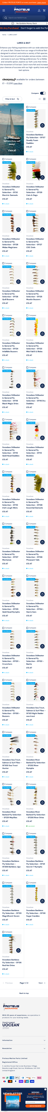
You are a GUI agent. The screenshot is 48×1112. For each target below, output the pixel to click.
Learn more (41, 2)
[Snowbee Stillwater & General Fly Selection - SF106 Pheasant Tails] (36, 535)
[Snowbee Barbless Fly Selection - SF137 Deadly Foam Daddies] (36, 119)
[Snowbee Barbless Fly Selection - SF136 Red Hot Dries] (12, 944)
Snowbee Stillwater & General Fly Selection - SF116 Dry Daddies (36, 399)
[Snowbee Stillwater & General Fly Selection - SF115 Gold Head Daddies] (12, 431)
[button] (44, 10)
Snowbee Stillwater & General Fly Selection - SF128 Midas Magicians (11, 243)
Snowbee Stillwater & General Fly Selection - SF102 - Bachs (35, 659)
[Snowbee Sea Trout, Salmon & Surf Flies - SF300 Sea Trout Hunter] (12, 744)
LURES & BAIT (12, 34)
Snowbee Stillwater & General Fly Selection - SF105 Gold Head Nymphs (11, 607)
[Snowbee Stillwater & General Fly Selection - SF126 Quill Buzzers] (12, 275)
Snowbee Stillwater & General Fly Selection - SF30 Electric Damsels (11, 191)
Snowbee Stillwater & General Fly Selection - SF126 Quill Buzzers (11, 295)
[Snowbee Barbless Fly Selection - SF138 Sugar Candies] (36, 894)
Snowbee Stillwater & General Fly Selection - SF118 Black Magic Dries (11, 399)
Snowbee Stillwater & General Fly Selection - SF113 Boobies (35, 451)
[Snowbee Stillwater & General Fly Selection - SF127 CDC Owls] (36, 223)
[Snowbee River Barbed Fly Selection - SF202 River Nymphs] (36, 744)
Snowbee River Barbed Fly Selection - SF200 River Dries (35, 815)
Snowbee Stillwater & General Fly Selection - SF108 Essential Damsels (35, 503)
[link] (9, 983)
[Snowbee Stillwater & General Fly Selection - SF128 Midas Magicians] (12, 223)
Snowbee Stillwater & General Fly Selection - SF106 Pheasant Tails (35, 555)
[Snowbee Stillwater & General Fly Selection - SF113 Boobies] (36, 431)
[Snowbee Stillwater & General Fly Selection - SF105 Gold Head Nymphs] (12, 587)
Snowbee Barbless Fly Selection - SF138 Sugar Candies (35, 913)
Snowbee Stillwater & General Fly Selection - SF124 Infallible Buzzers (11, 347)
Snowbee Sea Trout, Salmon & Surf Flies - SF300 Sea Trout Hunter (12, 764)
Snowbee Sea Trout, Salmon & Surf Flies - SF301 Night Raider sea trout (36, 712)
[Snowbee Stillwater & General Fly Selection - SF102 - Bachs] (36, 639)
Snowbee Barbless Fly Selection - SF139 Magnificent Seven (11, 913)
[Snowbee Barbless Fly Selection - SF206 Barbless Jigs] (12, 845)
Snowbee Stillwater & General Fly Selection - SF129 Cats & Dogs (35, 191)
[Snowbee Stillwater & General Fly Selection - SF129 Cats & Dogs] (36, 171)
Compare (35, 93)
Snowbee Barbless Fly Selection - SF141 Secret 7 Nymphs (35, 864)
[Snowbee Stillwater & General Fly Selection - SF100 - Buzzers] (12, 691)
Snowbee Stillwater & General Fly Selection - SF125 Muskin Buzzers (35, 295)
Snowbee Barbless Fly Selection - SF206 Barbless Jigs (11, 864)
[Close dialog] (45, 1089)
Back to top (24, 993)
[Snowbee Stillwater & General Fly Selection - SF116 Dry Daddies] (36, 379)
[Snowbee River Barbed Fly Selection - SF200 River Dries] (36, 796)
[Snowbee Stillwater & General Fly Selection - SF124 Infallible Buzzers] (12, 327)
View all (12, 150)
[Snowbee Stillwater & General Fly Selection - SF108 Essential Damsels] (36, 483)
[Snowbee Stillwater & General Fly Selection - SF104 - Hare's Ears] (36, 587)
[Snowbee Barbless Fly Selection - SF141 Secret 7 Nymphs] (36, 845)
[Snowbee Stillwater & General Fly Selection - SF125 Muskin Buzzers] (36, 275)
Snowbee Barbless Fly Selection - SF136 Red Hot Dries (11, 963)
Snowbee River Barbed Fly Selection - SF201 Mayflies (11, 815)
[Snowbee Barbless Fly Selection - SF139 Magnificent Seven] (12, 894)
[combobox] (24, 17)
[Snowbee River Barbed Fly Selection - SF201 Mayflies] (12, 796)
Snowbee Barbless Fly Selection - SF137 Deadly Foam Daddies (35, 138)
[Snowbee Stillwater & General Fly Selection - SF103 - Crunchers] (12, 639)
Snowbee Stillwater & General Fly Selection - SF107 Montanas (11, 555)
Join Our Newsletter (35, 1106)
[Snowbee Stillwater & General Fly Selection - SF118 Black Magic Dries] (12, 379)
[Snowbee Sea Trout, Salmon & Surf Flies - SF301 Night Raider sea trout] (36, 691)
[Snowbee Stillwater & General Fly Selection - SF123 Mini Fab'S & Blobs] (36, 327)
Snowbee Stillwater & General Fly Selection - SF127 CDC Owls (35, 243)
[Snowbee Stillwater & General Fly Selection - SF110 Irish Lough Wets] (12, 483)
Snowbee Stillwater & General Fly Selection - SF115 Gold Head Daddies (11, 451)
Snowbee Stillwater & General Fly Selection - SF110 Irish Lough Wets (11, 503)
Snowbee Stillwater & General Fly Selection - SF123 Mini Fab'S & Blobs (35, 347)
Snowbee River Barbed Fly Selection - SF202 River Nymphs (35, 764)
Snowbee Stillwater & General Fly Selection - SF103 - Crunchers (11, 659)
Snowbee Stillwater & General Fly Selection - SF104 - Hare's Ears (35, 607)
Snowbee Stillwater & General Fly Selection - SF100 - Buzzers (11, 712)
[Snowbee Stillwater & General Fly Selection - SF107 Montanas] (12, 535)
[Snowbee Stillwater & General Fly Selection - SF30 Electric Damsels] (12, 171)
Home (4, 34)
